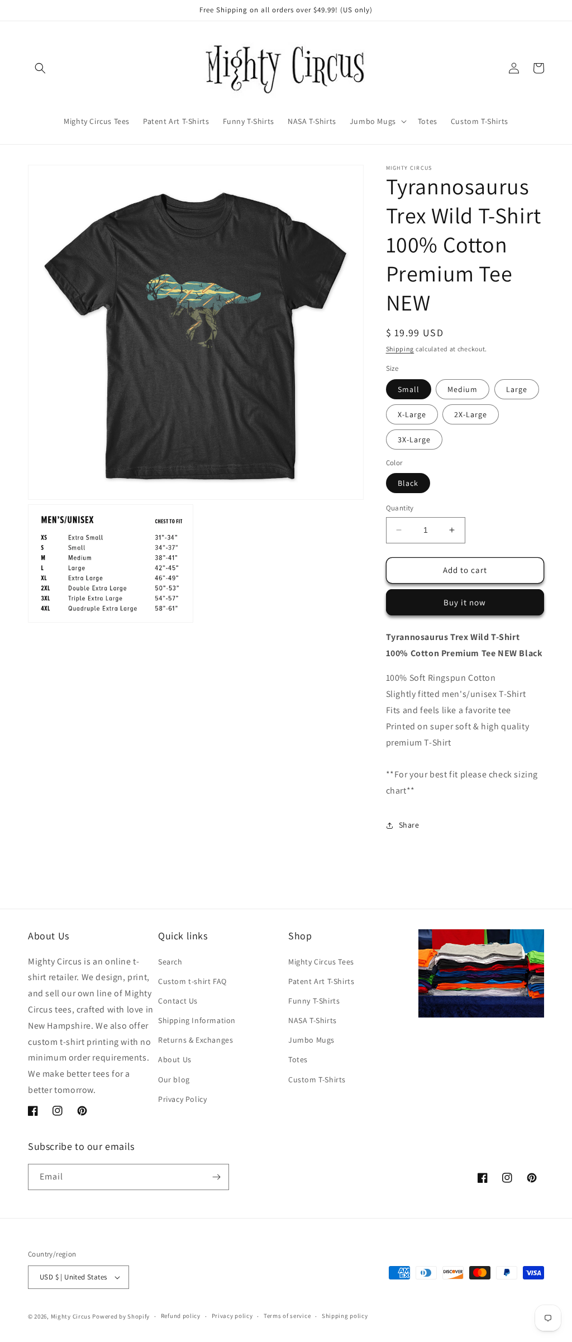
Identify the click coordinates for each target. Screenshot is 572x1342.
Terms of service (287, 1316)
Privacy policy (232, 1316)
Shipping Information (197, 1020)
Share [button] (409, 825)
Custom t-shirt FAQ (192, 981)
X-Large (412, 414)
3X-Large (414, 439)
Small (409, 389)
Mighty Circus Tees (321, 962)
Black (408, 483)
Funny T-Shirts (314, 1001)
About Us (175, 1059)
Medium (462, 389)
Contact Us (178, 1001)
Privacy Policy (182, 1099)
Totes (298, 1059)
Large (516, 389)
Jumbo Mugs (311, 1040)
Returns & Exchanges (195, 1040)
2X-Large (470, 414)
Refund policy (181, 1316)
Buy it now (465, 602)
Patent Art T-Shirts (321, 981)
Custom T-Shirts (317, 1079)
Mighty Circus (71, 1316)
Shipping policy (345, 1316)
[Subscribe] (216, 1177)
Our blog (174, 1079)
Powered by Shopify (121, 1316)
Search (170, 962)
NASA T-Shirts (312, 1020)
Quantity (400, 508)
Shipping (400, 349)
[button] (40, 68)
